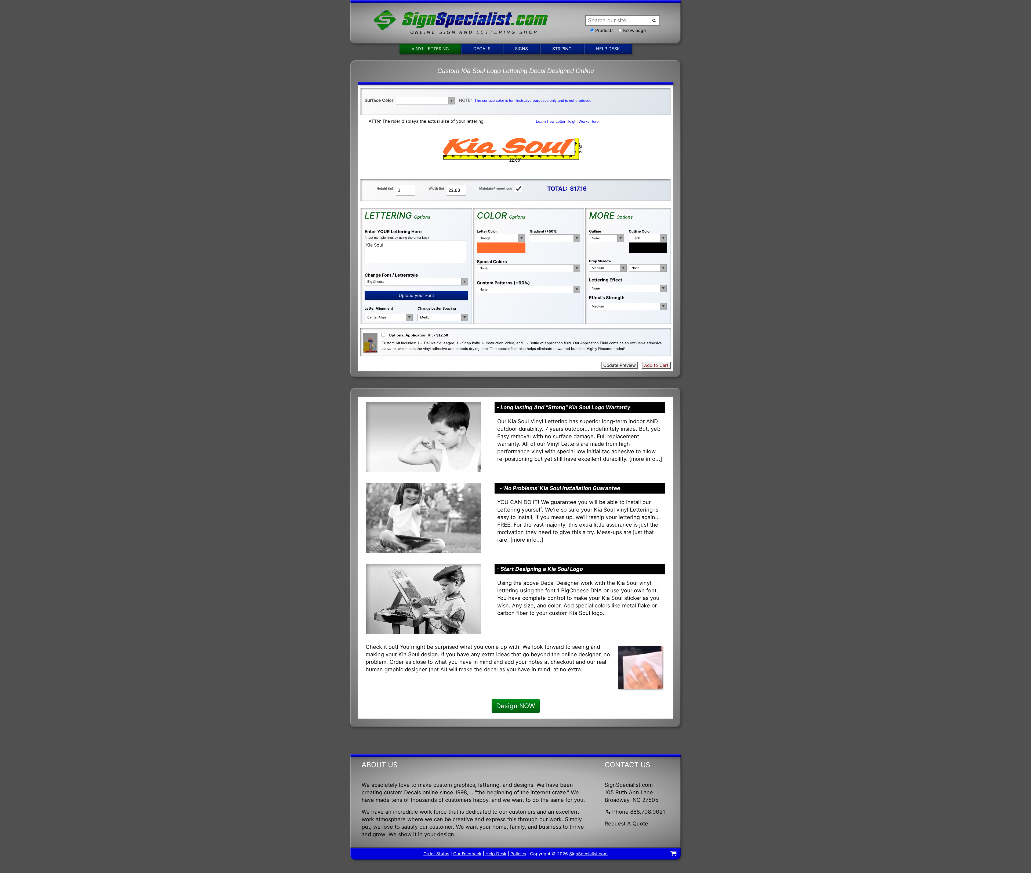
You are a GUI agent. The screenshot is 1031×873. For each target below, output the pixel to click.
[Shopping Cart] (673, 854)
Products (604, 30)
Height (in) (385, 188)
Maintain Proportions (495, 188)
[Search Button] (654, 20)
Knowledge (634, 30)
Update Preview (619, 365)
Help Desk (608, 48)
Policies (518, 853)
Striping (562, 48)
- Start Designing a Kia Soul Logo (540, 569)
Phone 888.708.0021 (638, 812)
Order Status (436, 853)
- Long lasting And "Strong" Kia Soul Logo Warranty (563, 407)
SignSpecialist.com (588, 853)
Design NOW (515, 706)
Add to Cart (656, 365)
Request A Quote (626, 823)
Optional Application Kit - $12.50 (418, 335)
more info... (645, 459)
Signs (521, 48)
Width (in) (436, 188)
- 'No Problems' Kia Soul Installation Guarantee (559, 488)
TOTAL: (557, 188)
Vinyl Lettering (430, 48)
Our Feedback (467, 853)
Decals (482, 48)
